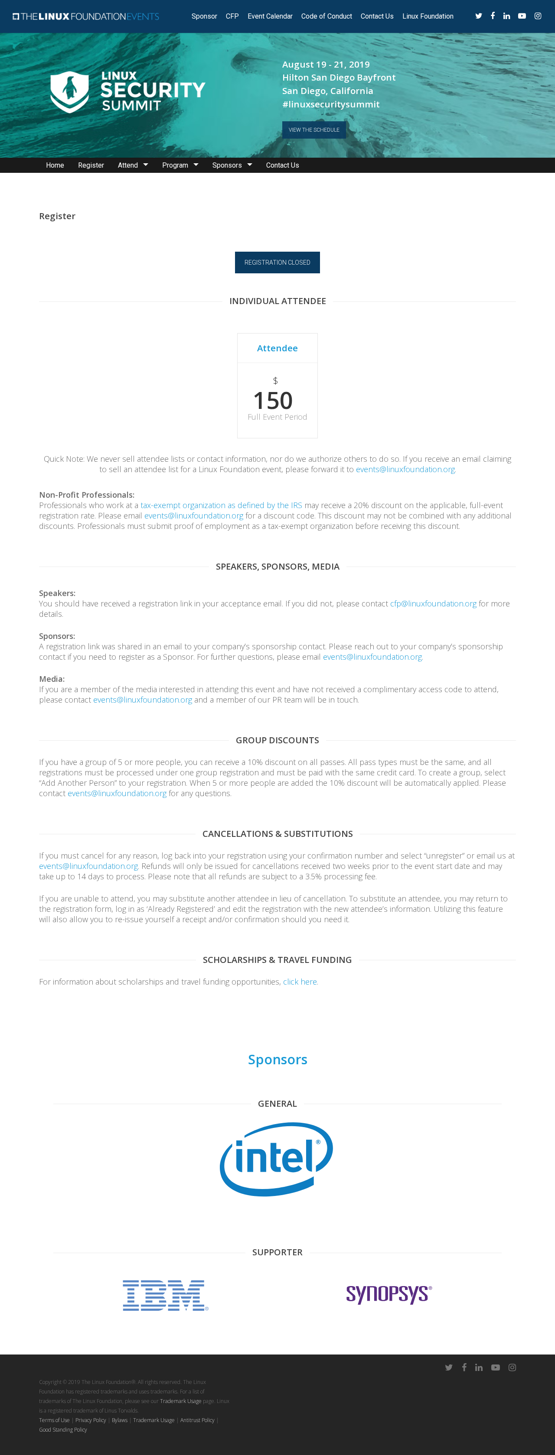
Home (55, 165)
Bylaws (119, 1420)
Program (175, 165)
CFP (232, 16)
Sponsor (204, 16)
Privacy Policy (90, 1420)
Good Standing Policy (63, 1429)
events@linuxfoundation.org (405, 469)
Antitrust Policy (197, 1420)
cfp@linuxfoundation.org (433, 603)
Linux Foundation (428, 16)
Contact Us (377, 16)
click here (300, 981)
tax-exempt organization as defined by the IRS (221, 505)
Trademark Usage (181, 1401)
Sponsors (227, 165)
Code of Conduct (326, 16)
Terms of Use (54, 1420)
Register (91, 165)
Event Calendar (270, 16)
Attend (128, 165)
